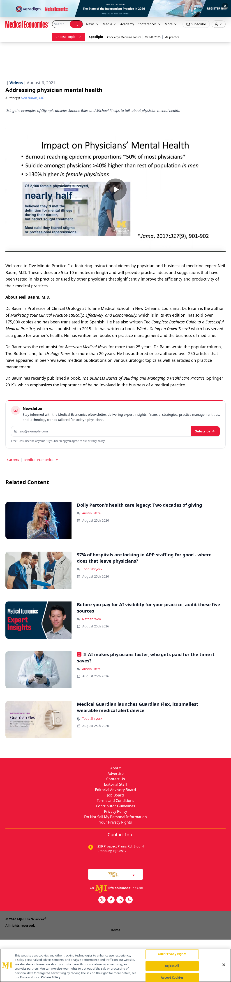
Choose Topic (65, 37)
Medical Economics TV (41, 459)
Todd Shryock (92, 569)
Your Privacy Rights (115, 822)
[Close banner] (225, 6)
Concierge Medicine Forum (124, 37)
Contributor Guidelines (115, 805)
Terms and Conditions (115, 800)
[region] (115, 965)
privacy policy (96, 441)
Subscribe (202, 431)
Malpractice (171, 37)
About (115, 768)
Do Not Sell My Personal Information (115, 816)
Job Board (115, 795)
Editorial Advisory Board (115, 789)
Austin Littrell (92, 513)
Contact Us (115, 778)
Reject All (172, 966)
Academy (127, 24)
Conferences (147, 24)
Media (107, 24)
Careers (13, 459)
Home (115, 930)
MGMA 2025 (153, 37)
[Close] (224, 965)
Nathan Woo (91, 619)
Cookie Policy (50, 977)
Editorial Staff (115, 784)
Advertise (116, 773)
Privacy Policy (115, 811)
